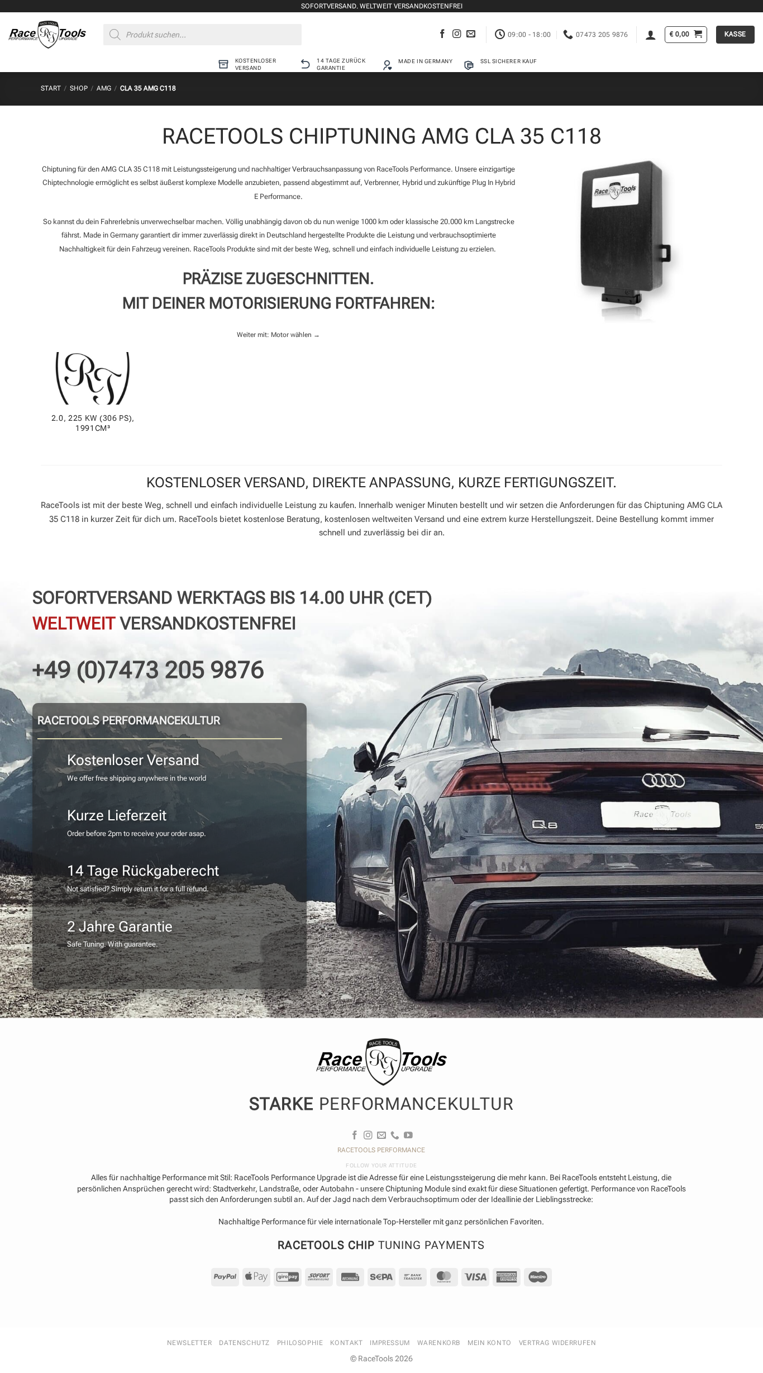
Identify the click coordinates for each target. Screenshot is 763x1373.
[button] (650, 34)
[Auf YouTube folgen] (408, 1136)
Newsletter (189, 1343)
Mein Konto (490, 1343)
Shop (79, 88)
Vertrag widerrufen (558, 1343)
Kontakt (346, 1343)
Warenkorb (438, 1343)
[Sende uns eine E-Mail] (470, 34)
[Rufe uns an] (394, 1136)
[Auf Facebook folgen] (442, 34)
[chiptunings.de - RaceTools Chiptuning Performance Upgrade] (47, 35)
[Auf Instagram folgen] (456, 34)
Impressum (389, 1343)
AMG (104, 88)
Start (51, 88)
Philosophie (300, 1343)
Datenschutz (244, 1343)
